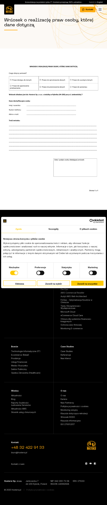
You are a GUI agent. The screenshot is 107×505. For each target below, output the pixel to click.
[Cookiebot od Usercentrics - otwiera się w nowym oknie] (91, 221)
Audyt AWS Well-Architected (74, 296)
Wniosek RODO (68, 417)
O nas (63, 391)
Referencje (66, 355)
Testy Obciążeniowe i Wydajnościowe (71, 307)
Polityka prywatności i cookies (74, 406)
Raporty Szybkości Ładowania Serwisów (21, 404)
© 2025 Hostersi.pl (12, 490)
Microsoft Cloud (68, 312)
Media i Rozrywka (19, 366)
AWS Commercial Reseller (72, 293)
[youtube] (91, 464)
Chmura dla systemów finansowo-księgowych (76, 320)
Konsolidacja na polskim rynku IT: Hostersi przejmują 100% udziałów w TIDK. (56, 2)
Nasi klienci (66, 358)
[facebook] (95, 464)
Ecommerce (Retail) (20, 355)
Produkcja (15, 358)
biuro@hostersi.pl (19, 452)
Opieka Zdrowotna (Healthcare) (26, 373)
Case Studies (67, 346)
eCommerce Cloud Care (72, 315)
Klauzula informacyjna (71, 421)
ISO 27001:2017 (68, 424)
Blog (13, 399)
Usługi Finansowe (19, 362)
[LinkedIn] (86, 464)
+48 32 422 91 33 (27, 448)
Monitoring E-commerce (72, 328)
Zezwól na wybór (53, 284)
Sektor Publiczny (19, 369)
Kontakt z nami (17, 464)
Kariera (64, 399)
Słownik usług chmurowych (23, 412)
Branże (14, 346)
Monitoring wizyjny (69, 410)
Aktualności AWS (18, 409)
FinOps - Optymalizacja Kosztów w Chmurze (76, 301)
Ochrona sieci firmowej (71, 325)
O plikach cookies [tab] (88, 229)
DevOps (64, 289)
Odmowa (19, 284)
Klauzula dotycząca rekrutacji (74, 413)
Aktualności (16, 395)
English (96, 2)
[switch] (40, 273)
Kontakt (89, 9)
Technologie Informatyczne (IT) (25, 351)
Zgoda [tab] (18, 229)
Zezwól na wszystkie (87, 284)
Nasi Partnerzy (67, 403)
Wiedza (15, 391)
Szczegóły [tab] (53, 229)
